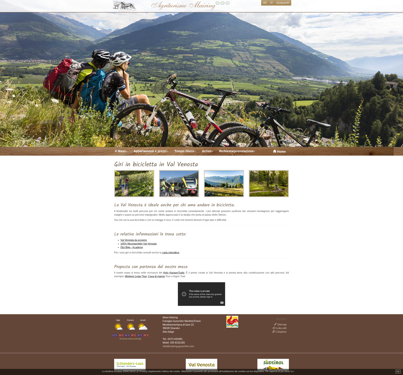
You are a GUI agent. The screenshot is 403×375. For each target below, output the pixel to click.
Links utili (281, 328)
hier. (292, 371)
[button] (123, 151)
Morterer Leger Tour (136, 276)
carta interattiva (170, 252)
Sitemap (282, 324)
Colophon (281, 331)
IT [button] (272, 2)
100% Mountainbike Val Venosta (138, 243)
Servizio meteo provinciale (131, 339)
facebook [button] (282, 2)
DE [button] (265, 2)
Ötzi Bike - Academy (131, 247)
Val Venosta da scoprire (133, 240)
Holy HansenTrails (173, 272)
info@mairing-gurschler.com (178, 346)
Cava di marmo (156, 276)
